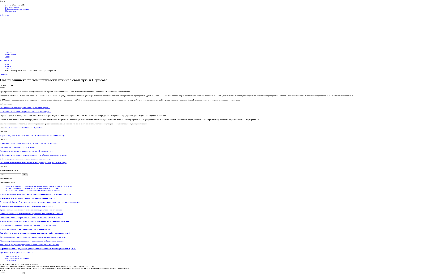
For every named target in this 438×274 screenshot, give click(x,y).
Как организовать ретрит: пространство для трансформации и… (25, 108)
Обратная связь (10, 11)
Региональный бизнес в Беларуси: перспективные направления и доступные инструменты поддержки (40, 202)
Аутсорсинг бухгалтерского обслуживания (16, 252)
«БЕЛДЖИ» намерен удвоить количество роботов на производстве (27, 198)
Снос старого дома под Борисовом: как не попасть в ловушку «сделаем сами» (30, 218)
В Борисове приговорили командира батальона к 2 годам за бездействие (28, 143)
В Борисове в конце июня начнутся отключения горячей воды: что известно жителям (35, 194)
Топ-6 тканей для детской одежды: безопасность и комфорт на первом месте (29, 245)
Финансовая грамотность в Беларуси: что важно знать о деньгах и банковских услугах (38, 186)
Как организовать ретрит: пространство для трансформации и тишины (32, 190)
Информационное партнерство (17, 9)
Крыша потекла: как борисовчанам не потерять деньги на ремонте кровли (31, 210)
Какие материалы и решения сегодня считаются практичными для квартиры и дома (32, 237)
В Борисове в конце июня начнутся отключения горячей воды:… (25, 112)
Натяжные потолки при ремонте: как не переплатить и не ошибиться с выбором (31, 214)
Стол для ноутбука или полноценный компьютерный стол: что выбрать (28, 225)
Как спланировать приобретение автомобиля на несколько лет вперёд (32, 188)
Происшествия (10, 55)
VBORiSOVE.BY (7, 60)
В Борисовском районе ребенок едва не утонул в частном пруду (26, 229)
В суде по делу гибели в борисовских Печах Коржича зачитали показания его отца (32, 136)
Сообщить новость (12, 7)
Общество (8, 52)
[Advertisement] (219, 34)
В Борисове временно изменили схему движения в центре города (26, 206)
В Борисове (4, 15)
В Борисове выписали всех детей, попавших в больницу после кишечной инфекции (34, 221)
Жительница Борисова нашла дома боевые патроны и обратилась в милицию (32, 241)
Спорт (7, 57)
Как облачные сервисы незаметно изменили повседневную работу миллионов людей (35, 233)
